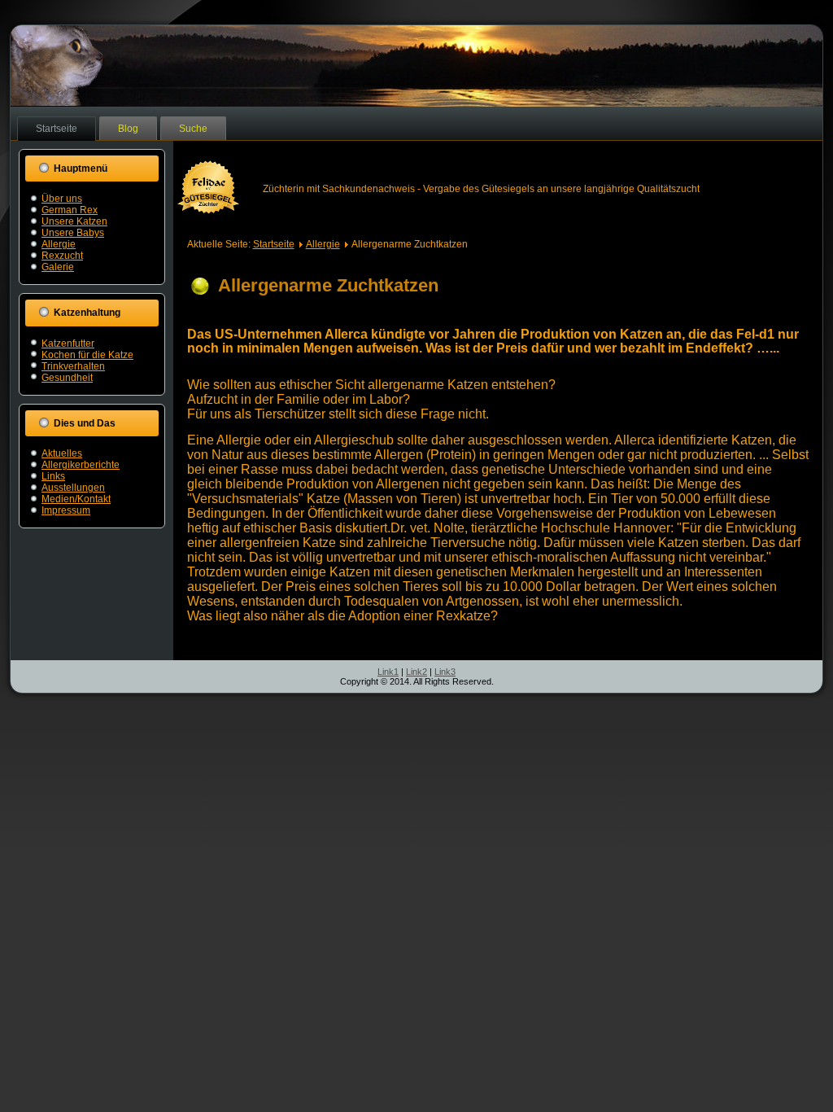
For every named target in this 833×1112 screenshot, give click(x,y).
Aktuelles (61, 453)
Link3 (445, 671)
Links (53, 476)
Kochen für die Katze (87, 355)
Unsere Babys (72, 233)
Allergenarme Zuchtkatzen (328, 285)
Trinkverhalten (73, 366)
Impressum (65, 510)
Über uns (61, 198)
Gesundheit (67, 377)
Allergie (58, 244)
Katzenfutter (67, 343)
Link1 (388, 671)
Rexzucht (62, 255)
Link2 (416, 671)
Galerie (57, 267)
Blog (128, 128)
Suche (193, 128)
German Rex (69, 210)
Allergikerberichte (80, 465)
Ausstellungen (73, 487)
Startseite (56, 128)
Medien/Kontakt (76, 499)
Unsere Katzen (74, 221)
